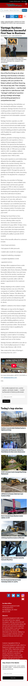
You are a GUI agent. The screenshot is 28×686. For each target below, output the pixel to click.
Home (2, 21)
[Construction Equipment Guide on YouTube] (23, 600)
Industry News (9, 21)
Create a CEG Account (15, 1)
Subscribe (6, 401)
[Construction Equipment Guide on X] (14, 596)
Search (24, 10)
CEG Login (23, 1)
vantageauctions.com (10, 377)
